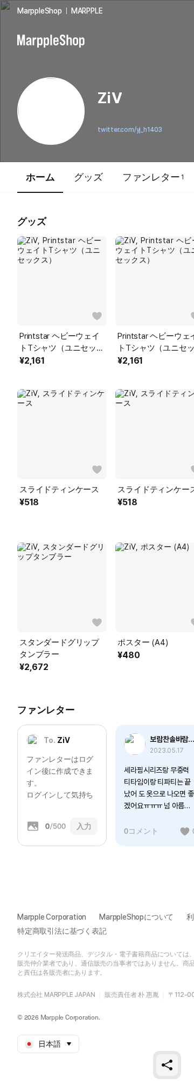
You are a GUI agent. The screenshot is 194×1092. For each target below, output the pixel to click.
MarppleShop (39, 10)
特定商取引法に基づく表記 (62, 931)
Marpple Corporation (51, 917)
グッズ (88, 177)
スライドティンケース (59, 489)
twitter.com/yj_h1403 (130, 129)
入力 (84, 826)
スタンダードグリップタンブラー (59, 648)
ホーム (40, 177)
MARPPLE (87, 10)
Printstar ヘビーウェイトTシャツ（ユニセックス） (62, 342)
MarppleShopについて (136, 917)
